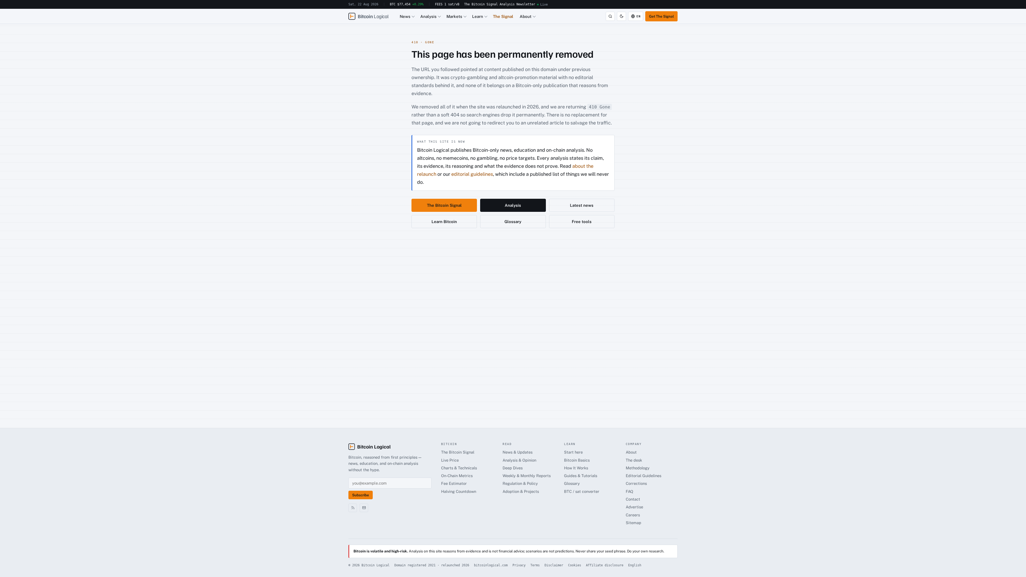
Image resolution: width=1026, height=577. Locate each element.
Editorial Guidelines (643, 475)
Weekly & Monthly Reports (527, 475)
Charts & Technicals (459, 468)
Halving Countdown (458, 491)
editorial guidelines (472, 174)
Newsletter (525, 4)
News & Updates (518, 452)
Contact (633, 499)
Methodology (638, 468)
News (405, 16)
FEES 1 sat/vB (447, 4)
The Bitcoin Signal (481, 4)
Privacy (519, 565)
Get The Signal (661, 16)
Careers (633, 515)
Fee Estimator (454, 483)
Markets (454, 16)
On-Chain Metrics (457, 475)
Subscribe (360, 495)
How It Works (576, 468)
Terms (535, 565)
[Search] (610, 16)
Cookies (574, 565)
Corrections (636, 483)
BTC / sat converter (581, 491)
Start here (573, 452)
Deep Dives (513, 468)
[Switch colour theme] (621, 16)
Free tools (582, 221)
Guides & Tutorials (580, 475)
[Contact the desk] (364, 508)
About (525, 16)
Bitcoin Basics (577, 460)
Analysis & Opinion (519, 460)
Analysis (507, 4)
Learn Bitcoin (444, 221)
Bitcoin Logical (374, 446)
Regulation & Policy (520, 483)
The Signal (503, 16)
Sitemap (633, 522)
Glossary (512, 221)
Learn (477, 16)
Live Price (450, 460)
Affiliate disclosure (604, 565)
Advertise (634, 507)
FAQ (629, 491)
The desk (634, 460)
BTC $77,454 (406, 4)
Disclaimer (554, 565)
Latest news (581, 205)
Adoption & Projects (521, 491)
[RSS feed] (352, 508)
